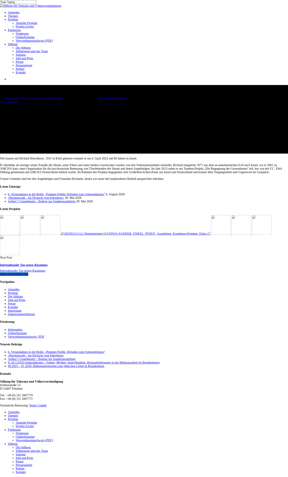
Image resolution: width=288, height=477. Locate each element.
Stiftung (13, 443)
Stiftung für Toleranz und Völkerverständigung (33, 98)
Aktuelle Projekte (26, 422)
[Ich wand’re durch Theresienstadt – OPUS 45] (242, 233)
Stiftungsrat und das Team (32, 451)
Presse (12, 303)
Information (15, 329)
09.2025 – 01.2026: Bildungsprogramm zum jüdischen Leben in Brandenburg (56, 366)
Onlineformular (17, 333)
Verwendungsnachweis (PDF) (34, 440)
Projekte (13, 293)
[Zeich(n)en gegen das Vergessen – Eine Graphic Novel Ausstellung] (30, 233)
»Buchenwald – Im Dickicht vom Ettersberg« (36, 197)
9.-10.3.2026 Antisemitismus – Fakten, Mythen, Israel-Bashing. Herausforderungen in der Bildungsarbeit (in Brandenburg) (84, 362)
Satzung (21, 454)
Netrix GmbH (37, 405)
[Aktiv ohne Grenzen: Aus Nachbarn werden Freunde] (51, 233)
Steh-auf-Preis (16, 300)
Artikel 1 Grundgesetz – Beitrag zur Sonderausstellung (41, 201)
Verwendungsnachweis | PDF (26, 336)
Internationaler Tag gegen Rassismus (22, 270)
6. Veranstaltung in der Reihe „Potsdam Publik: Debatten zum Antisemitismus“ (56, 194)
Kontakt (13, 307)
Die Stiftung (15, 296)
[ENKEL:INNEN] (157, 233)
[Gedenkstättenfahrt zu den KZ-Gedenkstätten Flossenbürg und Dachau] (221, 233)
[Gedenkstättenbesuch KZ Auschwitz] (10, 254)
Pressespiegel (24, 465)
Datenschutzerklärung (21, 314)
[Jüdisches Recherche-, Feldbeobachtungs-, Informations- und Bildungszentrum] (82, 233)
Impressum (14, 310)
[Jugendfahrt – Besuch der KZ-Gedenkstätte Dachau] (262, 233)
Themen (13, 415)
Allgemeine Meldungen (112, 98)
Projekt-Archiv (25, 426)
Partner (20, 468)
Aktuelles (14, 289)
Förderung (14, 429)
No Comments (9, 101)
